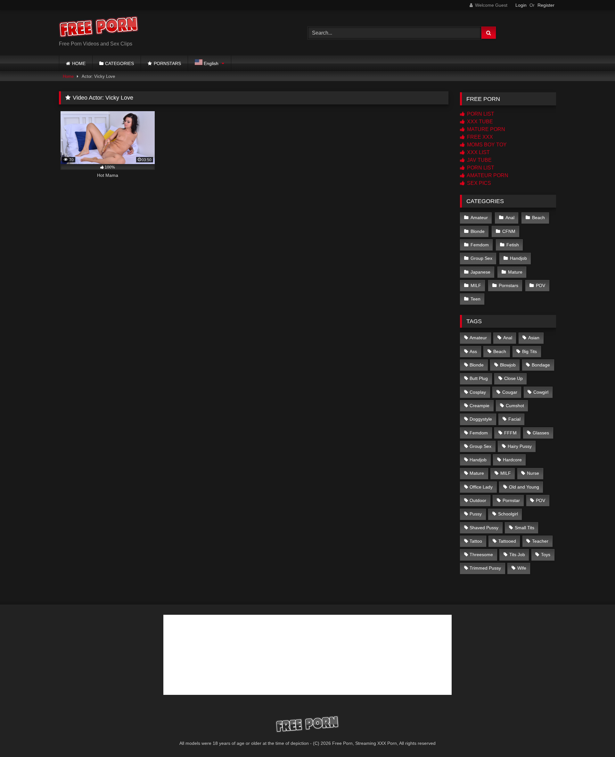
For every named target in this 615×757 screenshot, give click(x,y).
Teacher (540, 541)
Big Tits (529, 351)
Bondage (541, 364)
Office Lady (481, 487)
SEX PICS (478, 183)
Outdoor (478, 500)
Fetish (512, 244)
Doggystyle (481, 419)
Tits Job (517, 554)
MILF (476, 285)
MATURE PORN (485, 129)
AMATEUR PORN (487, 175)
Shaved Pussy (484, 527)
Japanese (480, 272)
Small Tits (524, 527)
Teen (475, 298)
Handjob (518, 258)
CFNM (508, 231)
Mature (515, 272)
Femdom (480, 244)
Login (521, 5)
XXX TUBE (479, 121)
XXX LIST (478, 152)
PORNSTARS (167, 63)
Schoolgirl (508, 513)
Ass (473, 351)
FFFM (510, 432)
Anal (509, 217)
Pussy (476, 513)
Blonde (478, 231)
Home (68, 76)
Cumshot (515, 405)
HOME (79, 63)
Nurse (533, 473)
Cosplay (478, 392)
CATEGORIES (119, 63)
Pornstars (508, 285)
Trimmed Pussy (485, 568)
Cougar (509, 392)
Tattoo (476, 541)
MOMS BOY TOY (486, 144)
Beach (538, 217)
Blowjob (508, 364)
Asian (533, 337)
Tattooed (507, 541)
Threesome (481, 554)
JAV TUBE (479, 160)
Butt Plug (479, 378)
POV (540, 285)
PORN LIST (480, 114)
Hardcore (512, 459)
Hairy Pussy (520, 446)
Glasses (541, 432)
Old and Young (524, 487)
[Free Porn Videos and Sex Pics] (99, 27)
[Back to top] (595, 738)
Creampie (479, 405)
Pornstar (511, 500)
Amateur (479, 217)
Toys (545, 554)
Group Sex (481, 258)
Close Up (513, 378)
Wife (521, 568)
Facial (514, 419)
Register (545, 5)
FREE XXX (479, 137)
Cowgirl (540, 392)
